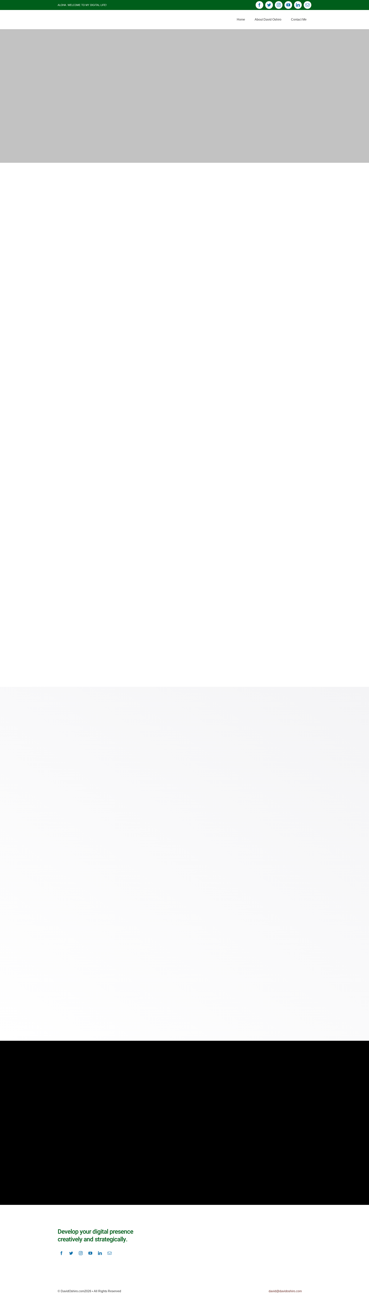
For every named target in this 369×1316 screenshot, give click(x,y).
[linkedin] (298, 5)
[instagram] (279, 5)
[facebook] (259, 5)
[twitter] (269, 5)
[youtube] (288, 5)
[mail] (307, 5)
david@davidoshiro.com (285, 1291)
